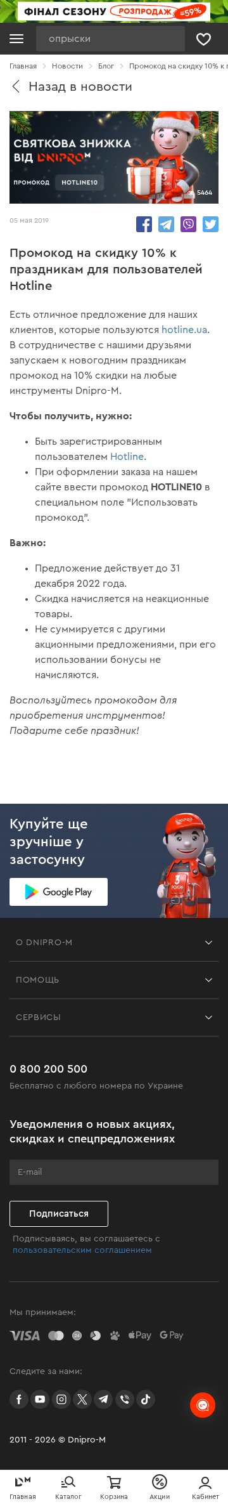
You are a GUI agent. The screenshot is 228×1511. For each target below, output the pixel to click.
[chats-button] (202, 1405)
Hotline (127, 457)
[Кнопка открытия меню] (16, 39)
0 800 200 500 (48, 1069)
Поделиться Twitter (210, 224)
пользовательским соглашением (82, 1250)
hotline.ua (184, 330)
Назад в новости (80, 86)
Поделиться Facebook (144, 224)
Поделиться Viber (188, 224)
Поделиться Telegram (166, 224)
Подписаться (59, 1214)
